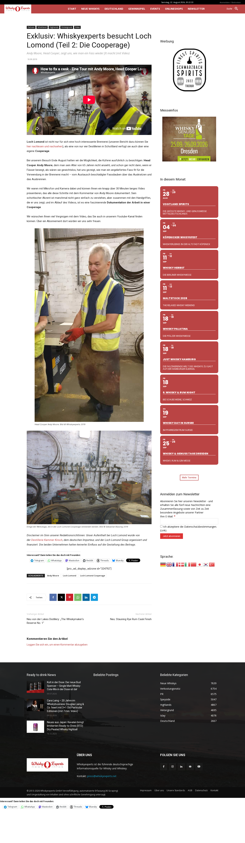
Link (163, 530)
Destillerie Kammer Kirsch (46, 540)
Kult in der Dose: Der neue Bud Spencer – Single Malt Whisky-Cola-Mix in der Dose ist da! (64, 686)
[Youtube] (198, 766)
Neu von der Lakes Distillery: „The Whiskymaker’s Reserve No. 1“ (55, 621)
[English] (169, 564)
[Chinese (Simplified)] (194, 564)
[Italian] (188, 564)
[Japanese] (200, 564)
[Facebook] (53, 597)
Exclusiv (31, 27)
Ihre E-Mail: (167, 516)
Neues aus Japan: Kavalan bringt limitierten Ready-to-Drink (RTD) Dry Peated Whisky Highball (65, 726)
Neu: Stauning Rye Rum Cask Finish (131, 619)
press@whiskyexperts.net (101, 776)
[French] (175, 564)
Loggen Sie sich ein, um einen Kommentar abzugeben (57, 644)
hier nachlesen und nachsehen (44, 146)
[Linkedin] (86, 597)
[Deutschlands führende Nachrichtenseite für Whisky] (31, 8)
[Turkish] (212, 564)
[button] (234, 8)
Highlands (54, 27)
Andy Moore (53, 575)
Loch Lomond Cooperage (92, 575)
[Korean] (206, 564)
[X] (61, 597)
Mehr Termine (189, 477)
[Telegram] (94, 597)
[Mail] (190, 766)
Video (77, 27)
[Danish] (181, 564)
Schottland (42, 27)
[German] (163, 564)
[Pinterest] (69, 597)
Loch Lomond (69, 575)
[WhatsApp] (77, 597)
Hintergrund (66, 27)
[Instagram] (172, 766)
